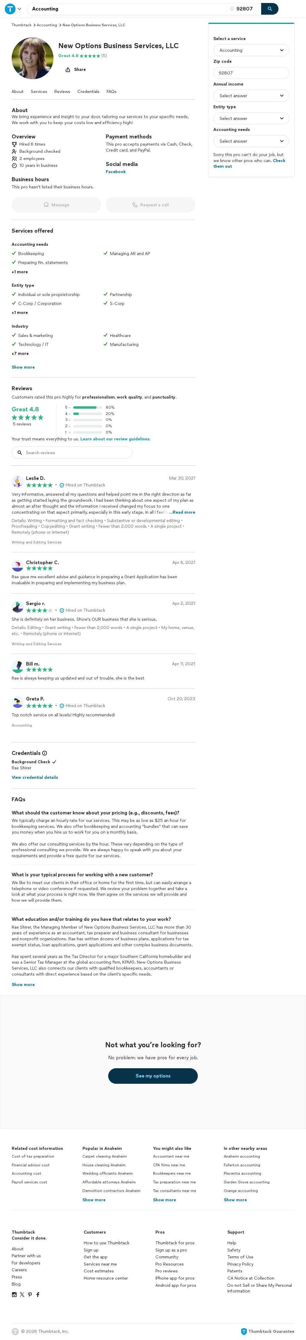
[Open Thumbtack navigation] (13, 9)
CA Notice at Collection (250, 1278)
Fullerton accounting (242, 1165)
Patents (234, 1271)
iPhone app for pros (175, 1278)
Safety (233, 1250)
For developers (26, 1263)
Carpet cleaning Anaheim (104, 1156)
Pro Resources (169, 1264)
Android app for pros (175, 1285)
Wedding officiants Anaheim (107, 1173)
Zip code (222, 61)
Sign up (91, 1250)
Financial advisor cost (31, 1165)
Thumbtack (21, 25)
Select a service (229, 38)
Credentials (88, 91)
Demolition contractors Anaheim (111, 1191)
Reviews (62, 91)
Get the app (96, 1257)
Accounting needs (231, 129)
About (18, 91)
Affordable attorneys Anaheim (109, 1182)
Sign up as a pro (171, 1250)
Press (17, 1277)
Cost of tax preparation (33, 1156)
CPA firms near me (169, 1165)
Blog (16, 1284)
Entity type (224, 106)
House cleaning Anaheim (104, 1165)
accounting (47, 25)
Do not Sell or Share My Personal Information (259, 1288)
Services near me (100, 1264)
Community (166, 1257)
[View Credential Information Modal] (44, 753)
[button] (32, 58)
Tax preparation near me (174, 1182)
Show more (93, 1199)
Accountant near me (171, 1156)
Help (231, 1243)
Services (39, 91)
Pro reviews (166, 1271)
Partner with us (26, 1255)
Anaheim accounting (242, 1156)
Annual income (228, 84)
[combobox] (127, 9)
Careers (19, 1269)
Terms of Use (240, 1257)
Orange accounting (241, 1191)
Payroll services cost (29, 1182)
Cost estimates (99, 1271)
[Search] (270, 9)
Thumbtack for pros (175, 1243)
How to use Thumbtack (106, 1243)
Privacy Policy (240, 1264)
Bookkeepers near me (172, 1173)
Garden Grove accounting (247, 1182)
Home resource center (106, 1278)
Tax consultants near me (174, 1191)
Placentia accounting (242, 1173)
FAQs (112, 91)
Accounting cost (26, 1173)
